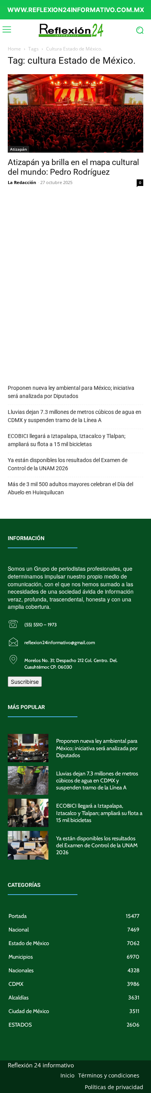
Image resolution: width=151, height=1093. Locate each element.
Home (14, 48)
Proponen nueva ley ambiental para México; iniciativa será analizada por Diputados (71, 392)
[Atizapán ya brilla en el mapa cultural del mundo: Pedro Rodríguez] (75, 113)
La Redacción (22, 182)
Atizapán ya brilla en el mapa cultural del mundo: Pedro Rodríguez (73, 167)
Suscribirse (25, 681)
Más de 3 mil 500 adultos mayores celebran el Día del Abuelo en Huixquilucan (70, 488)
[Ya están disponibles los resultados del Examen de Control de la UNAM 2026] (28, 845)
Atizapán (18, 149)
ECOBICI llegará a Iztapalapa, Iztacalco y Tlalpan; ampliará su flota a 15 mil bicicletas (66, 440)
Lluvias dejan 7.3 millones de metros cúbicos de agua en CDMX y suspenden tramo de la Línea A (74, 416)
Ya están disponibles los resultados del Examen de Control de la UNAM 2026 (67, 464)
